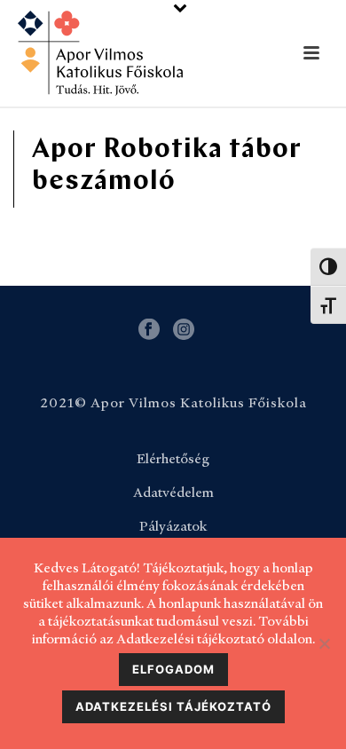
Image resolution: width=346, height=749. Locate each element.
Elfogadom (173, 669)
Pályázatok (173, 526)
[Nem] (324, 643)
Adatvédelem (173, 492)
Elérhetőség (173, 459)
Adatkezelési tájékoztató (173, 706)
